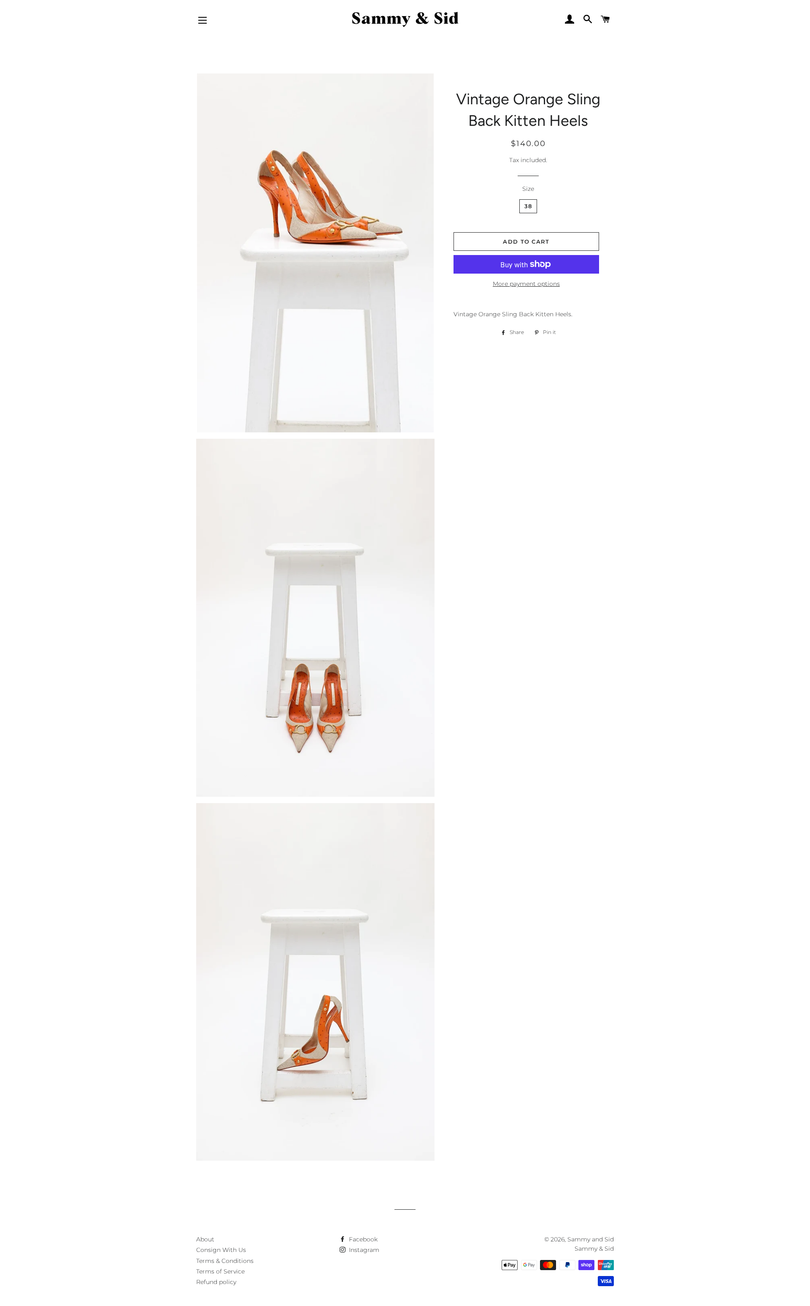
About (205, 1239)
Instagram (363, 1250)
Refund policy (216, 1282)
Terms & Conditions (225, 1261)
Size (528, 189)
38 (528, 206)
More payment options (526, 284)
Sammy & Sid (594, 1248)
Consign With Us (221, 1250)
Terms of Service (220, 1271)
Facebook (362, 1239)
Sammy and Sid (590, 1239)
